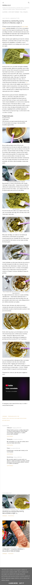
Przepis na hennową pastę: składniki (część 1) (13, 512)
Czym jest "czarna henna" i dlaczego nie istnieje (13, 550)
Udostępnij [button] (4, 416)
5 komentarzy (11, 515)
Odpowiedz (10, 436)
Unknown (9, 427)
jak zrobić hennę (6, 420)
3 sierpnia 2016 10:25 (16, 427)
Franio (8, 448)
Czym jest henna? (13, 12)
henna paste (17, 418)
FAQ (21, 12)
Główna (5, 12)
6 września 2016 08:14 (18, 439)
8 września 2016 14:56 (15, 448)
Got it (21, 583)
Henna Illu (6, 5)
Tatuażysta (9, 439)
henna (7, 418)
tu (26, 82)
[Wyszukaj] (29, 2)
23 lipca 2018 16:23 (18, 457)
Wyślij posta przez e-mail (13, 416)
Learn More (13, 583)
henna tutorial (23, 418)
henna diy (12, 418)
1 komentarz (10, 553)
